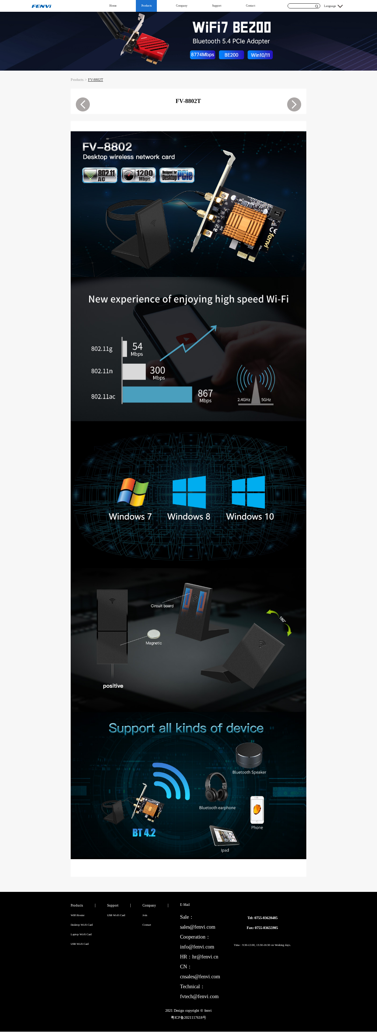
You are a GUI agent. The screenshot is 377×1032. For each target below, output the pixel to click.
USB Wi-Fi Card (80, 944)
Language (330, 6)
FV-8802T (95, 80)
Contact (250, 5)
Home (113, 5)
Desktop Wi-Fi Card (82, 924)
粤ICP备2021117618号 (188, 1017)
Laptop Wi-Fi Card (81, 934)
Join (144, 915)
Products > (79, 80)
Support (216, 5)
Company (181, 5)
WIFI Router (77, 915)
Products (146, 5)
